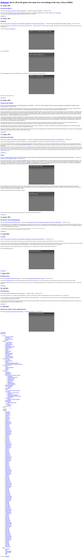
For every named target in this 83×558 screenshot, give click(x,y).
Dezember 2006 (8, 522)
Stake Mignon (10, 397)
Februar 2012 (8, 454)
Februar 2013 (8, 441)
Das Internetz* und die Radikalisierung (10, 220)
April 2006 (7, 531)
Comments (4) (3, 270)
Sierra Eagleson (64, 23)
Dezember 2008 (8, 496)
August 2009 (7, 487)
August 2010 (7, 474)
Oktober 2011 (8, 458)
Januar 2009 (7, 495)
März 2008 (7, 506)
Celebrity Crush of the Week (10, 157)
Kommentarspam (4, 276)
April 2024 (7, 413)
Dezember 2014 (8, 422)
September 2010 (8, 473)
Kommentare (37, 278)
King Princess (11, 158)
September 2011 (8, 460)
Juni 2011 (7, 463)
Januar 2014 (7, 429)
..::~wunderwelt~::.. (9, 342)
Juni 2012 (7, 450)
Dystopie (36, 222)
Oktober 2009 (8, 485)
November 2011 (8, 457)
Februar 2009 (8, 494)
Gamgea (7, 368)
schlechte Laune (52, 222)
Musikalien (3, 21)
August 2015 (7, 418)
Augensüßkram (8, 372)
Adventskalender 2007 (12, 402)
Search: (4, 406)
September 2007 (8, 512)
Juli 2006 (7, 528)
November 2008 (8, 497)
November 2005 (8, 536)
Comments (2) (3, 152)
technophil (23, 293)
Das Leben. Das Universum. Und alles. (12, 10)
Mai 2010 (7, 477)
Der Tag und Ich (8, 347)
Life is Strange (39, 10)
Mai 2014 (7, 426)
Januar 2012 (7, 455)
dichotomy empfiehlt (25, 23)
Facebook (51, 105)
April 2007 (7, 518)
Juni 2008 (7, 502)
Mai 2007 (7, 517)
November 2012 (8, 444)
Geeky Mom (7, 359)
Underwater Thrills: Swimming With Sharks (13, 364)
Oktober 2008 (8, 498)
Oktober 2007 (8, 511)
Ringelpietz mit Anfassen (12, 394)
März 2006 (7, 532)
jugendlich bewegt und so (13, 377)
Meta (33, 293)
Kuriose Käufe (10, 379)
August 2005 (7, 540)
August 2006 (7, 526)
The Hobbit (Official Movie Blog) (11, 363)
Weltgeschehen (58, 222)
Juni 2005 (7, 542)
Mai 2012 (7, 451)
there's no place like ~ (9, 356)
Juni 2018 (7, 417)
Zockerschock (23, 10)
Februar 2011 (7, 467)
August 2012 (7, 447)
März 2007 (7, 519)
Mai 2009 (7, 490)
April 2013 (7, 439)
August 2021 (7, 415)
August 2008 (7, 500)
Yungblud (69, 23)
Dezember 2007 (8, 509)
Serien (15, 158)
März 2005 (7, 545)
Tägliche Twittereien (12, 383)
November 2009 (8, 484)
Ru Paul (6, 361)
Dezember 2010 (8, 469)
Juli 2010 (7, 475)
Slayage (6, 369)
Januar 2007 (7, 521)
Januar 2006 (7, 534)
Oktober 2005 (8, 537)
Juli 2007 (7, 514)
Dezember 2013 (8, 430)
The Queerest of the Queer (6, 137)
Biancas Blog (8, 345)
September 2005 (8, 539)
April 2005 (7, 544)
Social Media (73, 105)
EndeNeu (7, 348)
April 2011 (7, 465)
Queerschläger (23, 139)
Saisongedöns (8, 401)
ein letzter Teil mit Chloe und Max (13, 13)
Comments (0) (3, 16)
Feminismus (41, 222)
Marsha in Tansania (9, 353)
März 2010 (7, 479)
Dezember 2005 (8, 535)
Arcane (2, 155)
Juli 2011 (7, 462)
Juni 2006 (7, 529)
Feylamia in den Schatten (6, 103)
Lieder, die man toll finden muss (35, 23)
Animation (2, 158)
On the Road (7, 398)
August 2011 (7, 461)
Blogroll (7, 340)
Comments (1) (3, 285)
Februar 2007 (8, 520)
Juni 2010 (7, 476)
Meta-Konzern (61, 105)
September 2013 (8, 433)
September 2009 (8, 486)
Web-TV (43, 23)
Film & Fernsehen (43, 157)
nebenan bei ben (10, 280)
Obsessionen (7, 391)
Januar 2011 (7, 468)
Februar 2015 (8, 421)
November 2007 (8, 510)
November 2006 (8, 523)
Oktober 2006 (8, 524)
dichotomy (4, 2)
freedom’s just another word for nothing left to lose (13, 309)
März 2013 (7, 440)
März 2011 (7, 466)
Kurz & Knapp (11, 380)
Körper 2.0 (10, 381)
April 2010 (7, 478)
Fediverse (56, 105)
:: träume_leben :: (8, 343)
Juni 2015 (7, 419)
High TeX (10, 404)
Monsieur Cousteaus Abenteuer (14, 399)
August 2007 (7, 513)
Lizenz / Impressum (9, 338)
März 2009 (7, 492)
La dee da (2, 236)
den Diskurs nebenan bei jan (26, 143)
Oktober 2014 (8, 423)
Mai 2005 (7, 543)
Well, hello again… (5, 291)
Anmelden (7, 548)
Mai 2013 (7, 438)
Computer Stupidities (9, 367)
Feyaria (6, 349)
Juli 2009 (7, 488)
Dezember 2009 (8, 483)
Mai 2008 (7, 503)
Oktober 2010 (8, 472)
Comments (8, 551)
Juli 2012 (7, 449)
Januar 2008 (7, 508)
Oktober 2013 (8, 432)
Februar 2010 (8, 480)
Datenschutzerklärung (9, 336)
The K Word (7, 355)
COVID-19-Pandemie (56, 23)
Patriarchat (46, 222)
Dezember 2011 (8, 456)
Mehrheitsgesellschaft (51, 139)
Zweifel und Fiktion (9, 357)
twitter (6, 106)
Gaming (34, 10)
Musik (22, 311)
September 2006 (8, 525)
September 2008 (8, 499)
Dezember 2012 (8, 443)
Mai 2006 (7, 530)
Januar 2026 (7, 411)
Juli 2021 (7, 416)
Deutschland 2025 (30, 222)
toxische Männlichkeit (59, 139)
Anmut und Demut (9, 344)
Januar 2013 (7, 442)
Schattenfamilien (67, 105)
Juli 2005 (7, 541)
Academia (7, 371)
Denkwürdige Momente (10, 346)
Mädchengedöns (11, 382)
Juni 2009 (7, 489)
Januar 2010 (7, 481)
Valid (8, 552)
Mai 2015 (7, 420)
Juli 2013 (7, 435)
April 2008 (7, 505)
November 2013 (8, 431)
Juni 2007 (7, 515)
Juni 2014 (7, 424)
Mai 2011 (7, 464)
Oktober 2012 (8, 445)
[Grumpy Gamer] (8, 360)
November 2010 (8, 470)
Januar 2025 (7, 412)
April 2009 (7, 491)
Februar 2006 (8, 533)
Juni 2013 (7, 436)
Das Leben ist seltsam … (6, 8)
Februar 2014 (8, 428)
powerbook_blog (8, 354)
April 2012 (7, 452)
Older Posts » (3, 333)
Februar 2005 (8, 546)
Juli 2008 (7, 501)
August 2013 (7, 434)
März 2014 (7, 427)
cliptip (6, 366)
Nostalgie (43, 278)
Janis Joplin (32, 311)
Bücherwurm (7, 374)
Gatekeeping (35, 139)
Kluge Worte (7, 388)
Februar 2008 (8, 507)
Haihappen (10, 393)
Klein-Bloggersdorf (42, 139)
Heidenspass (10, 376)
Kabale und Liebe (11, 378)
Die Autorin (7, 337)
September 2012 (8, 446)
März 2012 (7, 453)
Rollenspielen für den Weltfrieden (27, 105)
